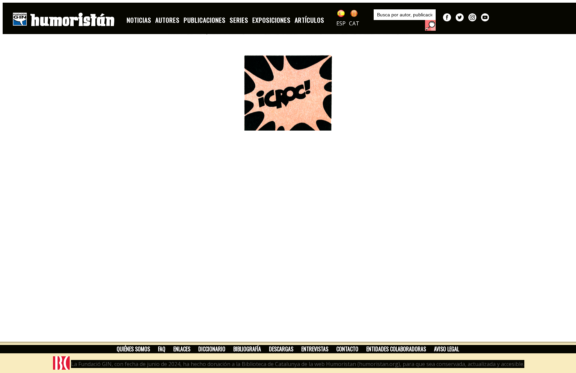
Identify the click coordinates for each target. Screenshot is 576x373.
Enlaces (181, 349)
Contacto (347, 349)
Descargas (281, 349)
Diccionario (211, 349)
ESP (341, 23)
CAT (354, 23)
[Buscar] (430, 25)
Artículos (309, 20)
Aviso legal (446, 349)
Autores (167, 20)
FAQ (161, 349)
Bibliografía (247, 349)
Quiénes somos (133, 349)
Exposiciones (271, 20)
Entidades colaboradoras (396, 349)
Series (239, 20)
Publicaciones (205, 20)
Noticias (139, 20)
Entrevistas (314, 349)
